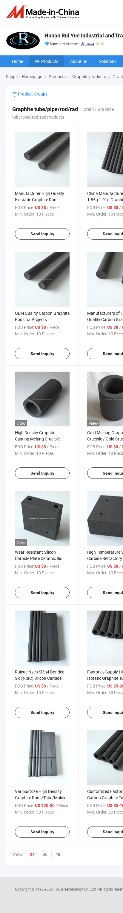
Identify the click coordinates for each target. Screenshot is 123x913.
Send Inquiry (42, 233)
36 (45, 854)
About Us (78, 61)
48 (58, 854)
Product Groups (32, 94)
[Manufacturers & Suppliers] (43, 12)
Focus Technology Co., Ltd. (76, 889)
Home (17, 61)
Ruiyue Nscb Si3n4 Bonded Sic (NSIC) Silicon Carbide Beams (39, 678)
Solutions (107, 61)
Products (49, 61)
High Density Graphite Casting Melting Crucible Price (37, 439)
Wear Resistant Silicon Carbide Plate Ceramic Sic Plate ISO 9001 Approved (38, 558)
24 (32, 854)
